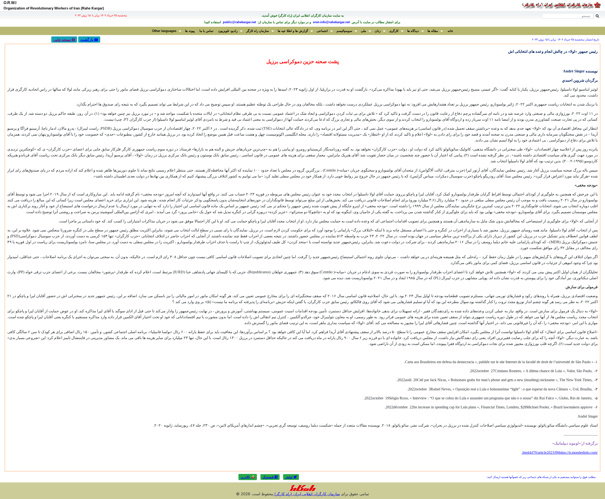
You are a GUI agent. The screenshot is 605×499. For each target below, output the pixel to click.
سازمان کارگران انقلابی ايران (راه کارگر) (306, 493)
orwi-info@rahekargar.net (331, 22)
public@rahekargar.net (239, 22)
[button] (291, 477)
